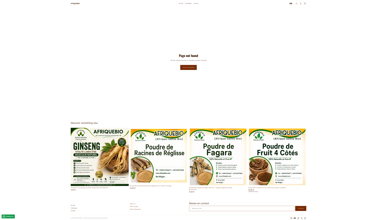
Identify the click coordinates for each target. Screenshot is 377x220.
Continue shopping (188, 67)
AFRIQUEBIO (78, 218)
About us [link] (132, 204)
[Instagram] (291, 218)
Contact (73, 211)
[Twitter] (302, 218)
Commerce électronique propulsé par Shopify (94, 218)
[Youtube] (295, 218)
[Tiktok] (298, 218)
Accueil (73, 205)
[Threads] (305, 218)
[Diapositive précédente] (74, 157)
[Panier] (305, 3)
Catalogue (74, 208)
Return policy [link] (134, 206)
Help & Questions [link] (135, 209)
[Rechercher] (296, 3)
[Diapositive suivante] (126, 157)
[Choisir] (303, 183)
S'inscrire (301, 208)
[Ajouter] (125, 183)
